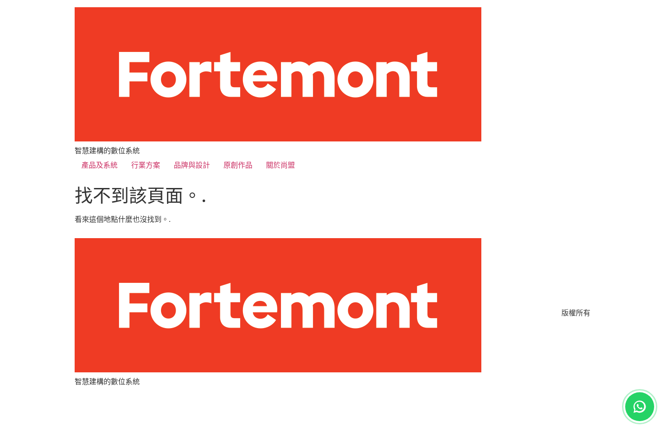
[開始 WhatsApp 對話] (639, 406)
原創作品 (237, 164)
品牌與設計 (192, 164)
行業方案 (145, 164)
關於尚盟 (280, 164)
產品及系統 (99, 164)
